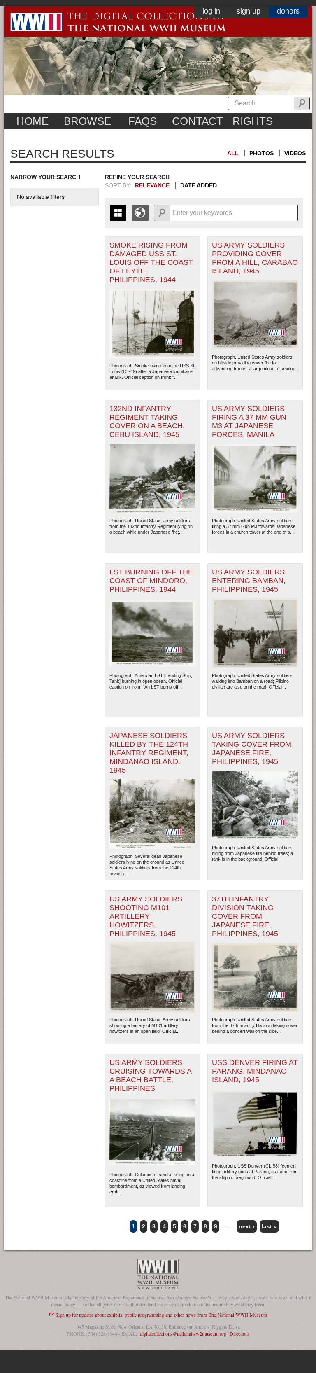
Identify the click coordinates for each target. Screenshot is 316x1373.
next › (247, 1226)
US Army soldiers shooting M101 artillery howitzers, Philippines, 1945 (145, 916)
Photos (261, 153)
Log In (211, 11)
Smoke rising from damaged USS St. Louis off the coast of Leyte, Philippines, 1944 (151, 262)
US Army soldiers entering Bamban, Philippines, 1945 (249, 580)
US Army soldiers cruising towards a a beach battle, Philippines (150, 1075)
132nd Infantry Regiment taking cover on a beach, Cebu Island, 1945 (147, 421)
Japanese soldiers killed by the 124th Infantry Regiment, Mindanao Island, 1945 (148, 752)
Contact (197, 121)
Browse (87, 121)
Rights (252, 121)
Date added (198, 185)
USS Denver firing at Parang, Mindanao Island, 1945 (255, 1071)
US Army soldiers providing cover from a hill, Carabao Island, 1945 (255, 258)
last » (269, 1226)
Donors (288, 11)
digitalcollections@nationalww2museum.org (183, 1333)
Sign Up (248, 11)
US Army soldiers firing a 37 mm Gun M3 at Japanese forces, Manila (249, 421)
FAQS (142, 121)
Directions (240, 1333)
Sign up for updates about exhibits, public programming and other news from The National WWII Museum (161, 1314)
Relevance (152, 185)
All (233, 153)
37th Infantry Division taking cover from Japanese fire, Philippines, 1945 (245, 916)
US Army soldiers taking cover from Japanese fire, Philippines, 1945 (251, 748)
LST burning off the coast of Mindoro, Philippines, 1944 (151, 580)
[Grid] (118, 213)
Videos (295, 153)
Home (32, 121)
